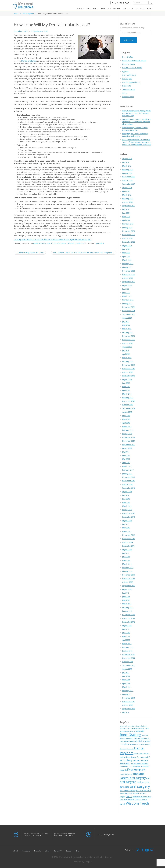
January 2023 (127, 267)
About (80, 9)
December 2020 (128, 336)
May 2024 (126, 216)
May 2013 (126, 600)
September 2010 (128, 709)
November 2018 (128, 401)
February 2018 (127, 430)
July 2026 (125, 162)
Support (140, 9)
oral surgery (140, 786)
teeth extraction (139, 796)
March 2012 (127, 643)
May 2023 (126, 253)
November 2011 (128, 658)
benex (133, 728)
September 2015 (128, 517)
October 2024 (127, 202)
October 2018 (127, 405)
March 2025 (127, 195)
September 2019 (128, 376)
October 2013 (127, 582)
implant (140, 769)
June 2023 (126, 249)
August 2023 (127, 245)
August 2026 (127, 159)
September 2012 (128, 622)
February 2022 (127, 300)
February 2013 (127, 607)
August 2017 (127, 448)
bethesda (140, 731)
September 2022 (128, 282)
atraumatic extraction (127, 726)
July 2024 (125, 209)
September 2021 (128, 314)
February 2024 (127, 224)
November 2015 (128, 513)
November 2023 (128, 235)
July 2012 (125, 629)
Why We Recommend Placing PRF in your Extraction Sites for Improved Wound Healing (136, 113)
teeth (129, 796)
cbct (131, 738)
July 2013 (125, 593)
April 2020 (126, 354)
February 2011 (127, 690)
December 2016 (128, 477)
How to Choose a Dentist (57, 243)
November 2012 (128, 618)
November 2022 (128, 274)
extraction (125, 763)
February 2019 (127, 397)
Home (16, 13)
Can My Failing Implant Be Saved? (29, 252)
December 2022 (128, 271)
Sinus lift (136, 793)
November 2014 (128, 538)
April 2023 (126, 256)
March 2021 (127, 329)
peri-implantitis (143, 790)
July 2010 (125, 712)
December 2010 (128, 698)
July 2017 (125, 452)
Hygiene (71, 243)
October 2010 (127, 705)
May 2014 (126, 560)
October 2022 (127, 278)
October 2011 (127, 662)
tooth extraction (131, 799)
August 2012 (127, 625)
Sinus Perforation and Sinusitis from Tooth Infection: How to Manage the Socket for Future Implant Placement (136, 142)
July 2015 (125, 524)
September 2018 (128, 408)
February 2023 (127, 263)
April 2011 (126, 683)
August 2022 (127, 285)
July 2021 (125, 321)
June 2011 (126, 676)
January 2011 (127, 694)
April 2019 (126, 390)
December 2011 (128, 654)
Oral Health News (129, 75)
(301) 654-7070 (121, 3)
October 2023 (127, 238)
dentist (136, 753)
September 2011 (128, 665)
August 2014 (127, 549)
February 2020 (127, 361)
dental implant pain (127, 749)
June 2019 (126, 383)
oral (148, 778)
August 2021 (127, 318)
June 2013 (126, 596)
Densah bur (138, 738)
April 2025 (126, 191)
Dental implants (28, 61)
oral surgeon (128, 782)
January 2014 (127, 571)
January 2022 (127, 303)
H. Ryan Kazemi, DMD (39, 31)
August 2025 (127, 187)
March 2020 (127, 358)
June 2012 (126, 633)
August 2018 (127, 412)
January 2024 (127, 227)
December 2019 (128, 365)
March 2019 (127, 394)
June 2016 (126, 499)
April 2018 (126, 423)
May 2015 (126, 528)
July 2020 (125, 350)
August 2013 (127, 589)
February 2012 (127, 647)
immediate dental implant (130, 766)
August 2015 (127, 520)
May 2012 (126, 636)
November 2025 (128, 177)
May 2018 (126, 419)
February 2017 (127, 470)
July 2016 (125, 495)
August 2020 (127, 347)
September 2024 (128, 206)
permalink (100, 243)
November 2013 (128, 578)
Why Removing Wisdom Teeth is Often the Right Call (135, 129)
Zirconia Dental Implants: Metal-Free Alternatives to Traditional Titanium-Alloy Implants (136, 121)
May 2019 (126, 387)
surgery (122, 797)
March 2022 (127, 296)
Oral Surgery (127, 78)
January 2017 (127, 473)
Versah (122, 804)
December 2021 (128, 307)
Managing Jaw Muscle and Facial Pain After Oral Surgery (135, 135)
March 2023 (127, 260)
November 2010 (128, 701)
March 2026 (127, 166)
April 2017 (126, 463)
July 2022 (125, 289)
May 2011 (126, 680)
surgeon (143, 793)
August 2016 (127, 491)
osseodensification (127, 790)
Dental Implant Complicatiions (134, 60)
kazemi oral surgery (133, 778)
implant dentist (126, 774)
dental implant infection (142, 744)
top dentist (143, 799)
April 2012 (126, 640)
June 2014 (126, 557)
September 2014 (128, 546)
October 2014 (127, 542)
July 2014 (125, 553)
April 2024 (126, 220)
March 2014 (127, 564)
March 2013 (127, 604)
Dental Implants (28, 13)
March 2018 (127, 426)
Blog (149, 9)
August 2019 (127, 379)
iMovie (131, 769)
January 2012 (127, 651)
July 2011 (125, 672)
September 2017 (128, 444)
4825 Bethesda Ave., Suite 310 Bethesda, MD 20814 (36, 834)
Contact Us (128, 9)
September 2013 (128, 586)
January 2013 (127, 611)
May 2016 (126, 502)
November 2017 (128, 441)
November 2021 (128, 311)
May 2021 (126, 325)
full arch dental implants (139, 763)
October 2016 (127, 484)
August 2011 (127, 669)
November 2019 (128, 368)
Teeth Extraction (128, 89)
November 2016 (128, 481)
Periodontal (79, 243)
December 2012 (128, 614)
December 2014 (128, 535)
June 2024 (126, 213)
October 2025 (127, 180)
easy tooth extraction (138, 760)
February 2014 (127, 567)
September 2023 (128, 242)
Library (116, 9)
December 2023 (128, 231)
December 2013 (128, 575)
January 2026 (127, 173)
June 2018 (126, 415)
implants (138, 774)
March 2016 (127, 506)
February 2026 (127, 169)
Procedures (92, 9)
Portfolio (106, 9)
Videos (124, 93)
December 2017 (128, 437)
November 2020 (128, 339)
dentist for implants (139, 757)
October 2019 (127, 372)
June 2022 (126, 292)
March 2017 (127, 466)
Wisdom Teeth (128, 97)
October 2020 (127, 343)
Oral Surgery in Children (131, 82)
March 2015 (127, 531)
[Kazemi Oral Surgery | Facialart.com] (23, 5)
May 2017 (126, 459)
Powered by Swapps (82, 861)
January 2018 (127, 434)
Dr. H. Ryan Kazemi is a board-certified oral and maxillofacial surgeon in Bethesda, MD (52, 239)
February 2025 (127, 198)
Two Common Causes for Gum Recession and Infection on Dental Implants (83, 252)
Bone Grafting (127, 57)
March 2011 (127, 687)
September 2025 (128, 184)
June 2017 (126, 455)
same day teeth (126, 793)
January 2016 (127, 510)
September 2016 (128, 488)
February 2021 (127, 332)
